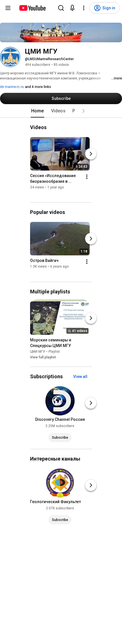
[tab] (37, 111)
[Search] (61, 8)
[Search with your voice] (72, 8)
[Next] (90, 153)
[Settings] (83, 8)
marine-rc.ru (14, 87)
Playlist (54, 352)
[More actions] (86, 176)
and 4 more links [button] (38, 87)
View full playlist (43, 357)
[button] (83, 111)
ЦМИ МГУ (37, 352)
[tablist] (61, 111)
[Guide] (8, 8)
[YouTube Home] (32, 8)
